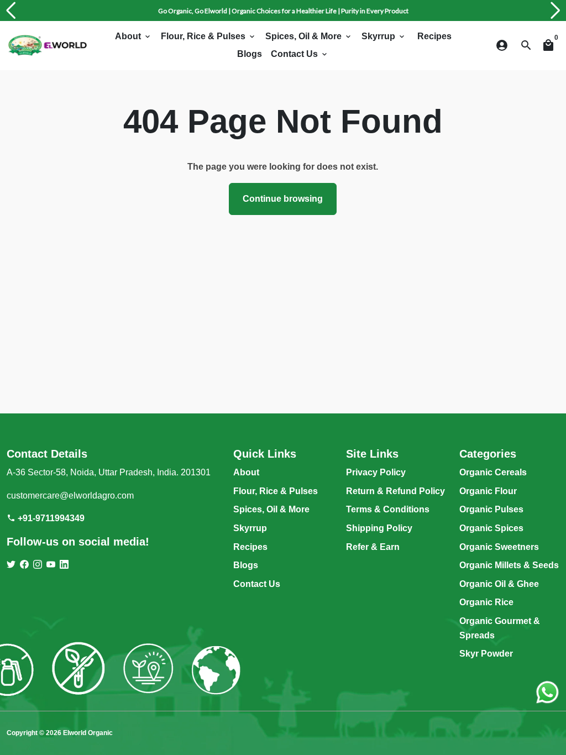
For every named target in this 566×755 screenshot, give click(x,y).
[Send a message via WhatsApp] (547, 692)
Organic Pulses (491, 509)
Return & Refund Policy (395, 491)
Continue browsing (283, 198)
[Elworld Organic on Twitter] (11, 564)
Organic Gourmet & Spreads (499, 628)
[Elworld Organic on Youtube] (50, 564)
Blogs (249, 54)
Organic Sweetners (499, 547)
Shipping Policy (379, 528)
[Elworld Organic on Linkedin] (64, 564)
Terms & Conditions (387, 509)
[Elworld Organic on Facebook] (24, 564)
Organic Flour (488, 491)
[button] (10, 10)
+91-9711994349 (46, 518)
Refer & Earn (373, 547)
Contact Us (300, 54)
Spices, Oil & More (309, 36)
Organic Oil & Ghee (499, 584)
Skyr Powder (486, 653)
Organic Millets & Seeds (509, 565)
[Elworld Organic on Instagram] (37, 564)
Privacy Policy (376, 472)
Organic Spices (491, 528)
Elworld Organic (88, 733)
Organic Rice (486, 602)
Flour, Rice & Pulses (208, 36)
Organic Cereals (493, 472)
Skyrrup (383, 36)
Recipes (434, 36)
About (133, 36)
